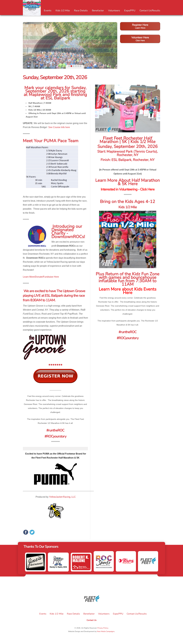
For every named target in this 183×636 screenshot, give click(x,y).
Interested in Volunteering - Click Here (128, 189)
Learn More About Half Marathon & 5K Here (127, 182)
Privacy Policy (102, 628)
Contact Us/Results (150, 10)
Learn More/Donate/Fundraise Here (41, 277)
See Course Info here (59, 127)
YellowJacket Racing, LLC (62, 497)
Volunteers (114, 10)
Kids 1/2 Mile (63, 10)
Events (47, 10)
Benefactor (98, 10)
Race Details (81, 10)
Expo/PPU (129, 10)
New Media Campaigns (106, 631)
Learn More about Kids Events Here (127, 290)
